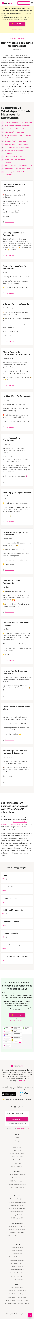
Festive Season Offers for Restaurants (18, 129)
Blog (17, 1144)
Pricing (17, 1141)
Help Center (17, 1147)
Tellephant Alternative (17, 1270)
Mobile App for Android (17, 1215)
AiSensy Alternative (17, 1263)
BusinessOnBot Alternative (17, 1257)
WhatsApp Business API (17, 1211)
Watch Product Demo (17, 1153)
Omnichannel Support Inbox (17, 1202)
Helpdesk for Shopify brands (17, 1199)
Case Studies (17, 1150)
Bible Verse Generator (17, 1181)
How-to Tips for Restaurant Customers (18, 165)
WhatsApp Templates (17, 38)
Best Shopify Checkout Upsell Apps (17, 1300)
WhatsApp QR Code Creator (17, 1229)
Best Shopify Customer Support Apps (17, 1294)
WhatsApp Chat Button (17, 1233)
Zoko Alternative (17, 1250)
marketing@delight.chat (23, 1128)
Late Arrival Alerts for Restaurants (16, 156)
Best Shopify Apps (17, 1287)
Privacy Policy (17, 1163)
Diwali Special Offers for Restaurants (17, 126)
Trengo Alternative (17, 1279)
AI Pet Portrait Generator (17, 1174)
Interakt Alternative (17, 1247)
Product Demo (24, 3)
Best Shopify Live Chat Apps (17, 1297)
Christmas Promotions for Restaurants (18, 122)
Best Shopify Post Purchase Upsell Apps (17, 1303)
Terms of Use (17, 1160)
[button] (32, 3)
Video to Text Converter (17, 1187)
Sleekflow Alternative (17, 1276)
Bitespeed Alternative (17, 1260)
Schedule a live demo (17, 29)
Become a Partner (17, 1166)
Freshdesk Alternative (17, 1273)
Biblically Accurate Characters (17, 1184)
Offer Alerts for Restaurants (14, 132)
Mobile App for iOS (17, 1218)
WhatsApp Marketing (17, 1205)
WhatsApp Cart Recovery (17, 1208)
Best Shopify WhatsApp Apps (17, 1291)
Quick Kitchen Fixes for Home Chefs (17, 169)
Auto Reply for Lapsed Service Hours (17, 147)
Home (17, 1137)
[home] (6, 3)
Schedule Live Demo (17, 1157)
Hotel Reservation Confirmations (16, 144)
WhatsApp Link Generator (17, 1226)
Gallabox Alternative (17, 1266)
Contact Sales (17, 1119)
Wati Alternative (17, 1254)
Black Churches (17, 1178)
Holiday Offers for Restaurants (15, 141)
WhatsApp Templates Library (17, 1236)
